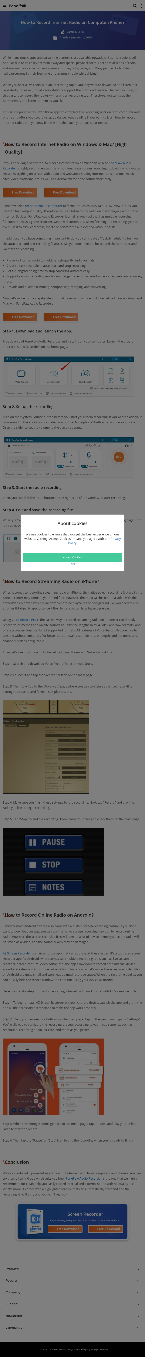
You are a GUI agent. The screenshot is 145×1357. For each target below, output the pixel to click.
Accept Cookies (72, 557)
